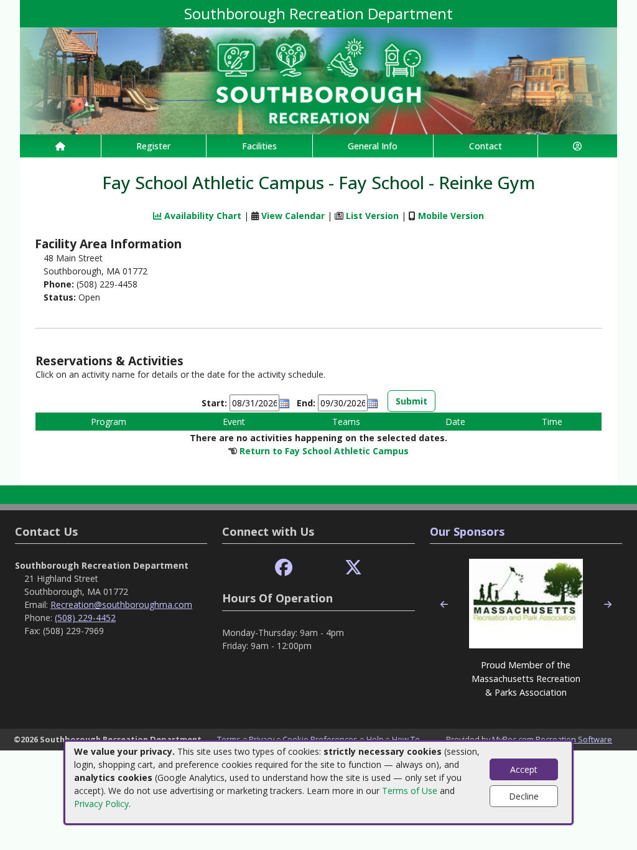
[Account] (578, 145)
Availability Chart (201, 216)
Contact (485, 146)
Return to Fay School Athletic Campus (324, 451)
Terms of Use (409, 790)
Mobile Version (451, 216)
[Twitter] (353, 568)
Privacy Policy (101, 804)
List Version (372, 216)
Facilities (259, 146)
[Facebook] (283, 568)
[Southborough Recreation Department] (318, 80)
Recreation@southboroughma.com (121, 604)
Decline (524, 796)
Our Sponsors (467, 531)
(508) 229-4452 (85, 617)
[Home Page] (60, 145)
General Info (373, 146)
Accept (523, 769)
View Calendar (293, 216)
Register (153, 146)
